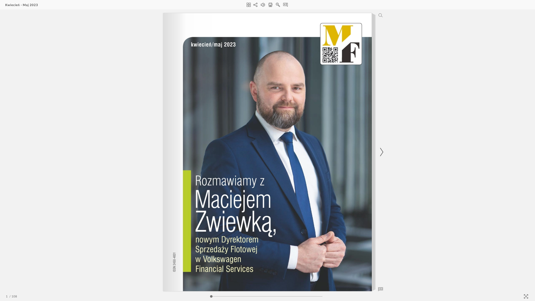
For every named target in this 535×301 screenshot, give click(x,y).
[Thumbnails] (249, 5)
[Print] (270, 5)
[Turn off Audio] (263, 5)
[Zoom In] (278, 5)
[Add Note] (380, 289)
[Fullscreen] (526, 296)
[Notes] (285, 5)
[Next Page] (381, 152)
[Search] (380, 15)
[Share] (255, 5)
